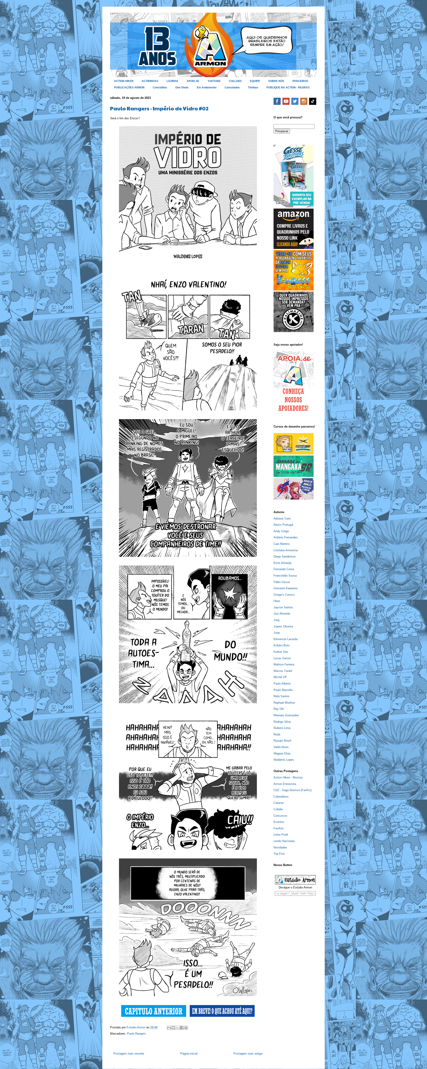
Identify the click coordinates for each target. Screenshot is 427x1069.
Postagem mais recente (128, 1053)
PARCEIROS (300, 81)
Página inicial (188, 1053)
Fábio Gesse (282, 582)
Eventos (279, 822)
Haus (277, 601)
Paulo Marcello (283, 690)
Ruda (277, 734)
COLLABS (235, 81)
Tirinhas (253, 87)
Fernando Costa (284, 569)
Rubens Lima (282, 728)
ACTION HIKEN (123, 81)
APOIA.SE (193, 81)
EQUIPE (255, 81)
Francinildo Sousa (285, 575)
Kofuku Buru (282, 645)
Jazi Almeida (282, 613)
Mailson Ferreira (284, 664)
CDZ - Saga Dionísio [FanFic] (293, 790)
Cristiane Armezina (286, 550)
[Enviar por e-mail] (169, 1027)
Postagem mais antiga (248, 1053)
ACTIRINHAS (150, 81)
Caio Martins (282, 543)
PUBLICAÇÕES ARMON (129, 87)
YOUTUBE (214, 81)
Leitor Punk (281, 834)
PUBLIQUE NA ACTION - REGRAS (288, 87)
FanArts (279, 828)
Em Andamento (206, 87)
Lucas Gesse (282, 658)
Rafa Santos (282, 696)
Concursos (280, 815)
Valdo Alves (281, 747)
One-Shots (182, 87)
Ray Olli (279, 709)
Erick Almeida (282, 563)
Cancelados (232, 87)
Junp (277, 632)
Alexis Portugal (283, 524)
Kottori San (281, 651)
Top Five (279, 853)
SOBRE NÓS (276, 81)
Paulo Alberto (282, 683)
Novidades (280, 847)
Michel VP (280, 677)
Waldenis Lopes (284, 759)
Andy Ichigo (281, 531)
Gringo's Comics (284, 594)
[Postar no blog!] (173, 1027)
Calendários (281, 796)
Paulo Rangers (136, 1033)
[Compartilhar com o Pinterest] (186, 1027)
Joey (277, 620)
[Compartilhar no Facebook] (181, 1027)
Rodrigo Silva (282, 721)
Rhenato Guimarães (286, 715)
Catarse (279, 802)
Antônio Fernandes (286, 537)
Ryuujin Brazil (282, 740)
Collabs (278, 809)
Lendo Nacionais (284, 841)
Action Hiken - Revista (288, 777)
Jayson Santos (283, 607)
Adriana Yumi (282, 518)
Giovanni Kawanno (286, 588)
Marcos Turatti (283, 671)
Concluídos (160, 87)
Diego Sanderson (285, 556)
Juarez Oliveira (283, 626)
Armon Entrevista (285, 784)
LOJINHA (172, 81)
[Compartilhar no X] (177, 1027)
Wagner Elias (282, 753)
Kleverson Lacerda (286, 639)
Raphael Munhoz (284, 702)
